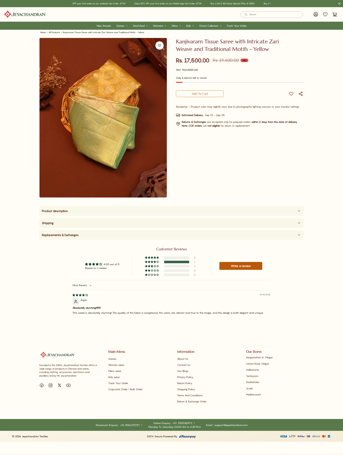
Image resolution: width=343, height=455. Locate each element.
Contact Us (183, 364)
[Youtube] (68, 385)
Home (43, 32)
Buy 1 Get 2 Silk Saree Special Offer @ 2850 (219, 3)
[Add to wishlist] (291, 94)
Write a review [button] (241, 266)
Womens (158, 25)
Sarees (120, 25)
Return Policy (184, 383)
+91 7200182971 (182, 423)
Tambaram (252, 376)
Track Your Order (237, 25)
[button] (334, 14)
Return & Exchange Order (192, 401)
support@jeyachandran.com (231, 425)
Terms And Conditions (190, 395)
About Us (182, 358)
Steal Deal (139, 25)
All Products (54, 32)
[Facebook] (41, 385)
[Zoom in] (159, 45)
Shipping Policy (186, 389)
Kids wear (114, 377)
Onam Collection (208, 25)
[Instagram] (50, 385)
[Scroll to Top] (336, 435)
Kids (188, 25)
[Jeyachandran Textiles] (24, 14)
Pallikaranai (252, 369)
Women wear (116, 364)
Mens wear (114, 370)
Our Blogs (182, 370)
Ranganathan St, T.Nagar (259, 357)
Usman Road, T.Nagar (257, 363)
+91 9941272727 (130, 425)
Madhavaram (253, 394)
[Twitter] (59, 385)
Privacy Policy (185, 377)
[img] (80, 295)
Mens (175, 25)
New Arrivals (104, 25)
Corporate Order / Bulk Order (125, 389)
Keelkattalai (252, 382)
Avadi (249, 388)
